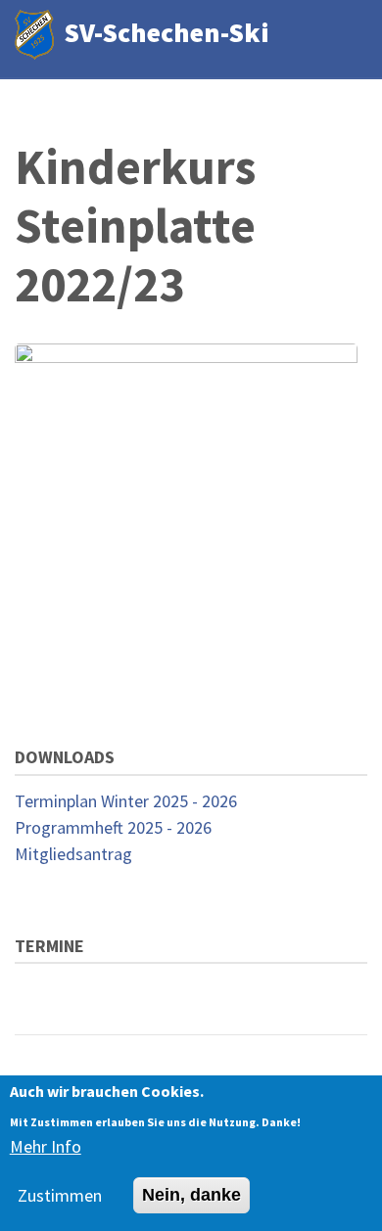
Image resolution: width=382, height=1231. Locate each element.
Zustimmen (60, 1195)
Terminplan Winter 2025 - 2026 (126, 801)
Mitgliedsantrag (73, 854)
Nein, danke (191, 1195)
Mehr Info (45, 1146)
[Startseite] (34, 33)
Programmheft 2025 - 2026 (113, 827)
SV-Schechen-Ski (166, 32)
